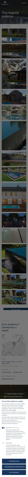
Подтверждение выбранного (14, 467)
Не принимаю (14, 472)
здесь (14, 410)
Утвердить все (14, 461)
